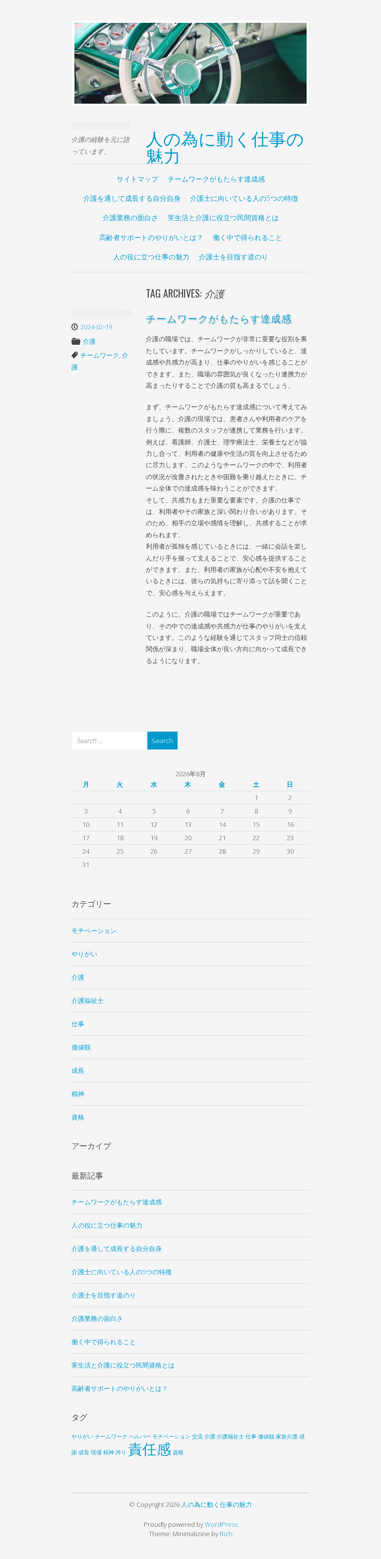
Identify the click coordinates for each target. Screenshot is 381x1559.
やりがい (84, 953)
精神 (77, 1093)
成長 (77, 1070)
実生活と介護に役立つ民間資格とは (223, 217)
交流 (197, 1436)
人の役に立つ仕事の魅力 (151, 256)
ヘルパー (140, 1436)
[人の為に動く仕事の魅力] (190, 62)
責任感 (149, 1449)
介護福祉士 (87, 1000)
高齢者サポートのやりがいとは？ (151, 237)
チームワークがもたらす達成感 (216, 179)
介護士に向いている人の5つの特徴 (244, 198)
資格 (77, 1117)
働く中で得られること (247, 237)
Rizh (226, 1533)
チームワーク (99, 355)
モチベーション (94, 930)
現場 (96, 1452)
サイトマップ (137, 179)
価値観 (81, 1047)
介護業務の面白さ (130, 217)
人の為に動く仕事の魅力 (225, 146)
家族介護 (287, 1436)
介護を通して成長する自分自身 (132, 198)
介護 (89, 341)
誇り (121, 1452)
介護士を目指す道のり (233, 256)
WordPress (221, 1524)
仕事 (77, 1023)
